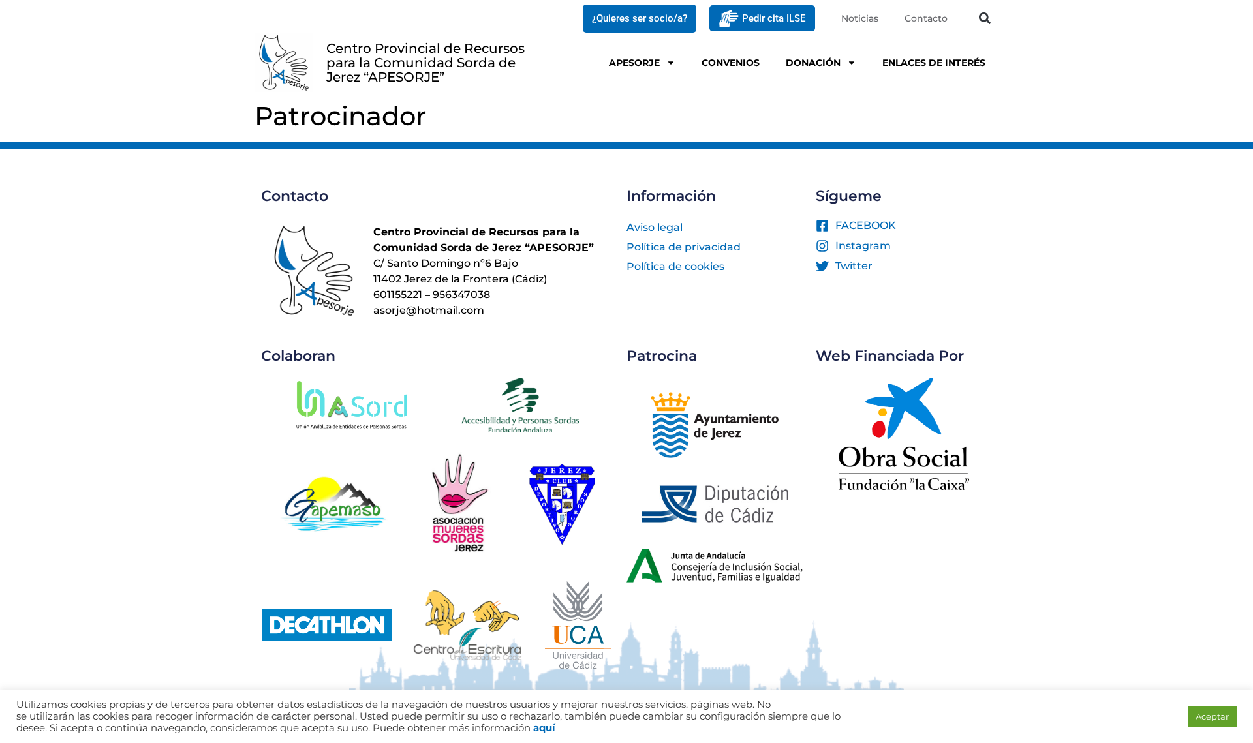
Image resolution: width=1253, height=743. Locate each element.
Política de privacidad (683, 247)
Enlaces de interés (933, 62)
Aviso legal (654, 227)
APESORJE (634, 62)
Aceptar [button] (1212, 716)
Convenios (731, 62)
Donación (813, 62)
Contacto (926, 18)
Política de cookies (675, 266)
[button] (984, 18)
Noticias (859, 18)
